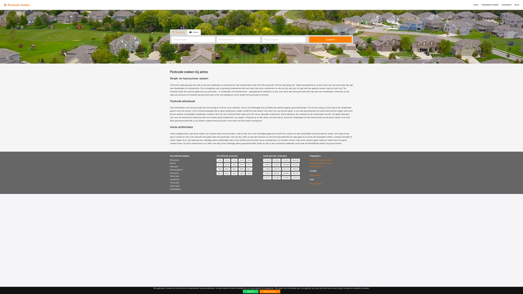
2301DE (277, 169)
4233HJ (276, 160)
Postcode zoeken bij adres (321, 160)
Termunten (174, 182)
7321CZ (267, 160)
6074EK (276, 178)
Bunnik (173, 163)
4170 (220, 165)
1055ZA (296, 178)
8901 (227, 173)
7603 (220, 169)
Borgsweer (174, 160)
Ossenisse (174, 173)
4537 (242, 165)
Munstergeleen (176, 170)
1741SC (267, 173)
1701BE (267, 169)
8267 (227, 169)
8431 (234, 169)
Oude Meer (175, 176)
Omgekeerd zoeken (489, 5)
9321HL (295, 165)
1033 (220, 160)
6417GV (296, 173)
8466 (242, 169)
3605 (242, 160)
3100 (234, 160)
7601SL (295, 169)
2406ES (267, 165)
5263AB (286, 165)
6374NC (286, 178)
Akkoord (250, 291)
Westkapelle (175, 189)
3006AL (286, 173)
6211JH (286, 169)
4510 (227, 165)
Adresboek (506, 5)
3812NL (277, 173)
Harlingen (174, 166)
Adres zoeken (316, 166)
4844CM (295, 160)
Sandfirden (174, 179)
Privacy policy (315, 175)
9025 (234, 173)
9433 (242, 173)
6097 (249, 165)
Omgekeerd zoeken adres (321, 163)
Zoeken (330, 39)
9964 (249, 173)
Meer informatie (270, 291)
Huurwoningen (316, 183)
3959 (249, 160)
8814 (220, 173)
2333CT (267, 178)
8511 (249, 169)
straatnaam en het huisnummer (307, 117)
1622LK (276, 165)
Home (475, 5)
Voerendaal (175, 186)
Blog (517, 5)
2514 (227, 160)
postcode (230, 133)
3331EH (286, 160)
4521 (234, 165)
